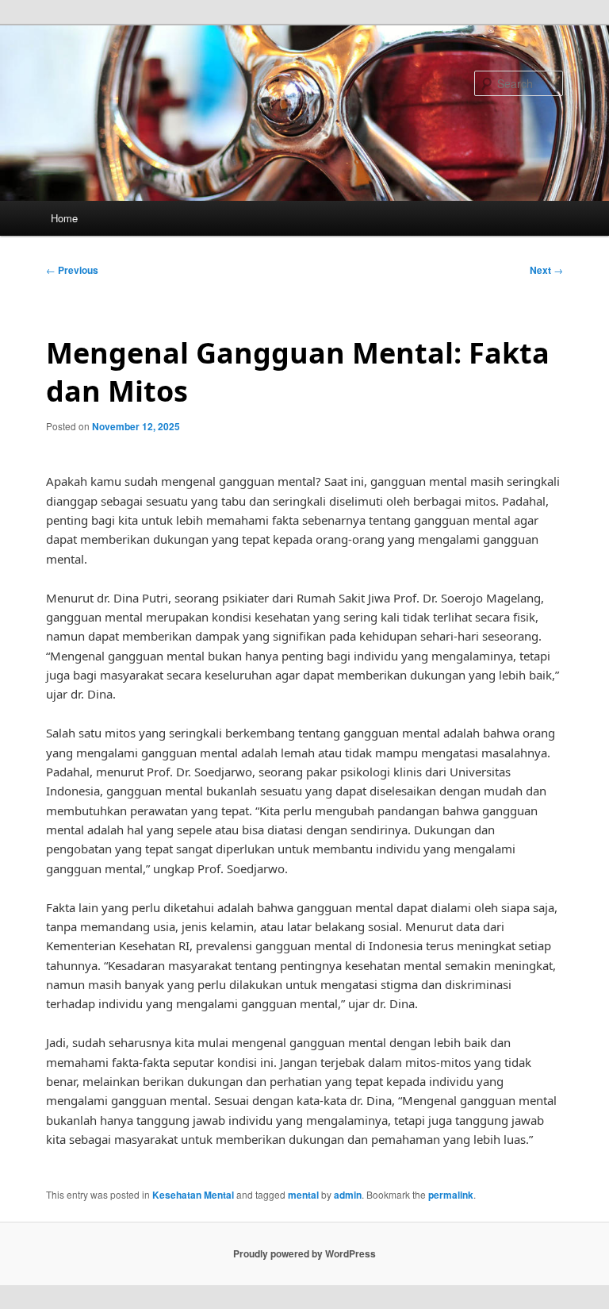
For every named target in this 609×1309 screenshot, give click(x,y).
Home (64, 217)
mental (303, 1195)
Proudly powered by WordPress (304, 1253)
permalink (450, 1195)
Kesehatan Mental (193, 1195)
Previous (72, 270)
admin (348, 1195)
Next (546, 270)
